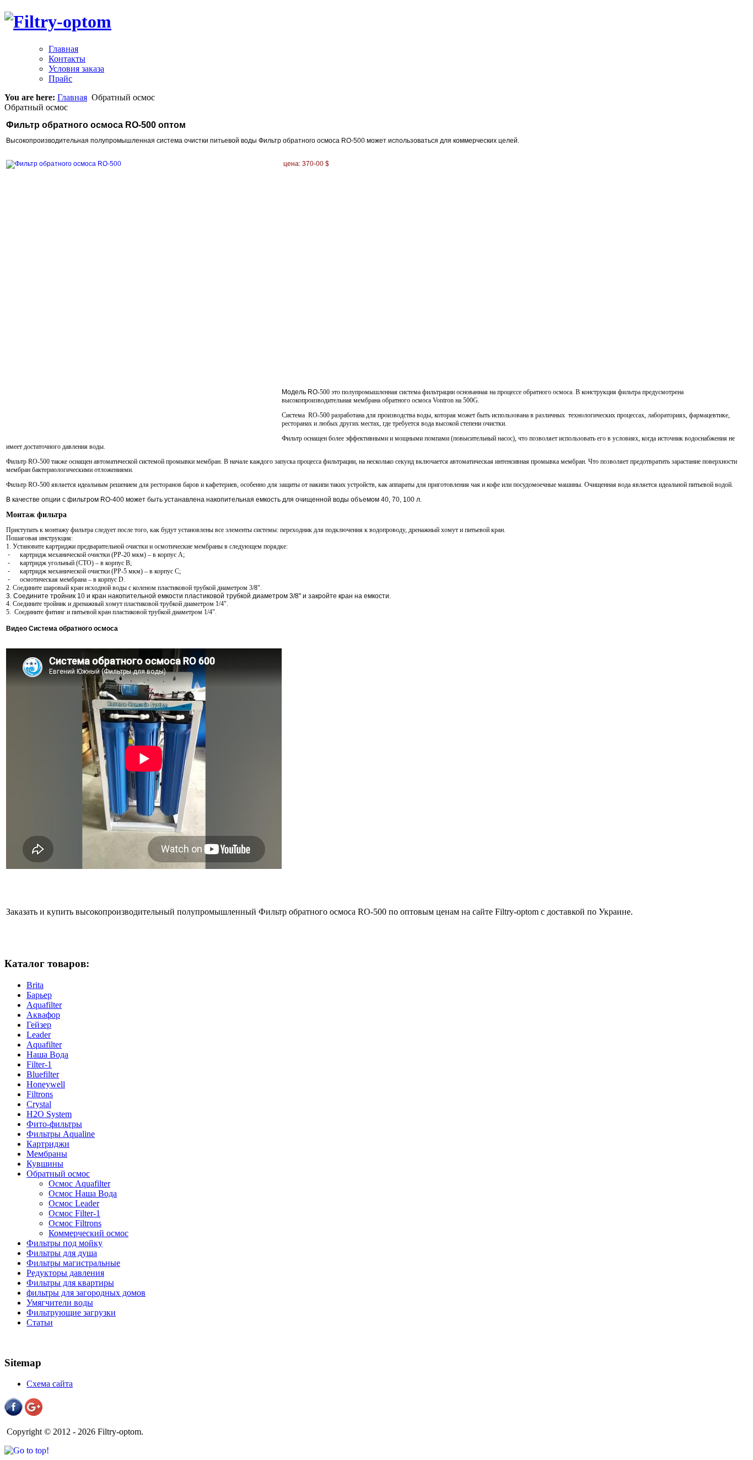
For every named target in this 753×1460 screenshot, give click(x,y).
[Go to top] (26, 1450)
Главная (72, 97)
